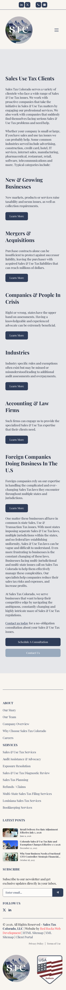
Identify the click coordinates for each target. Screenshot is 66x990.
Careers (8, 738)
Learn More (16, 216)
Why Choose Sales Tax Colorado (24, 731)
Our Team (9, 717)
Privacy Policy (36, 943)
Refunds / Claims (14, 787)
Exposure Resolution (17, 766)
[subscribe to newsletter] (57, 892)
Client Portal (24, 937)
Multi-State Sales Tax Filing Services (27, 794)
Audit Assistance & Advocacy (22, 759)
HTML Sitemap (33, 933)
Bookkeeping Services (17, 807)
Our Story (9, 710)
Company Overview (16, 724)
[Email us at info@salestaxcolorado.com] (44, 4)
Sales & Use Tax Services (19, 752)
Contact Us (33, 653)
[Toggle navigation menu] (56, 30)
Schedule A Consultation (33, 642)
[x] (27, 4)
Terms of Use (54, 943)
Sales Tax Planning (15, 780)
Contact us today (16, 623)
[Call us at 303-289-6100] (38, 4)
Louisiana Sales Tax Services (22, 801)
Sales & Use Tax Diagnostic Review (26, 773)
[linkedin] (21, 4)
